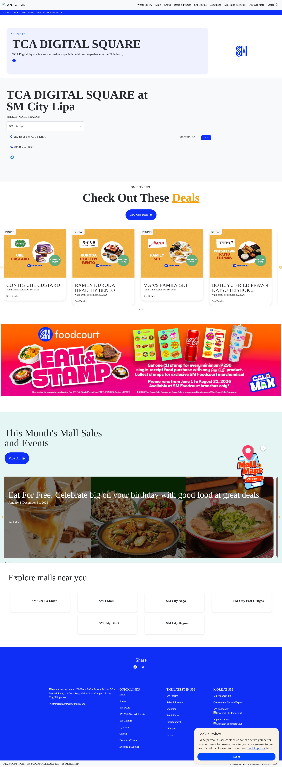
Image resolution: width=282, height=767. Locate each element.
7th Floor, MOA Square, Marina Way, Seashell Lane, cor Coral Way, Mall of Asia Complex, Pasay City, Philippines (82, 693)
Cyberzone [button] (215, 4)
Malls (122, 694)
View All (15, 458)
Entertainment (173, 722)
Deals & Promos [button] (182, 4)
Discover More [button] (256, 4)
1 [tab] (139, 309)
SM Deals (124, 707)
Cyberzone (125, 727)
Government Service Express (228, 702)
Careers (123, 733)
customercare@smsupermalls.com (67, 703)
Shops (122, 701)
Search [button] (271, 4)
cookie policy (257, 748)
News (169, 735)
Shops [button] (167, 4)
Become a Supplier (129, 746)
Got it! (236, 756)
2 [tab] (142, 309)
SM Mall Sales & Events (132, 714)
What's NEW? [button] (144, 4)
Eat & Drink (172, 715)
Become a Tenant (128, 740)
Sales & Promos (174, 702)
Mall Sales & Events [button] (234, 4)
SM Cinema (125, 720)
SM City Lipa (17, 33)
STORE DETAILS (10, 12)
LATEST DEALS (27, 12)
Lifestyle (170, 728)
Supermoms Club (222, 695)
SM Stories (172, 695)
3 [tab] (12, 562)
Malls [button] (158, 4)
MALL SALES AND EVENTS (49, 12)
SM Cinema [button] (200, 4)
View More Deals (139, 214)
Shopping (171, 709)
